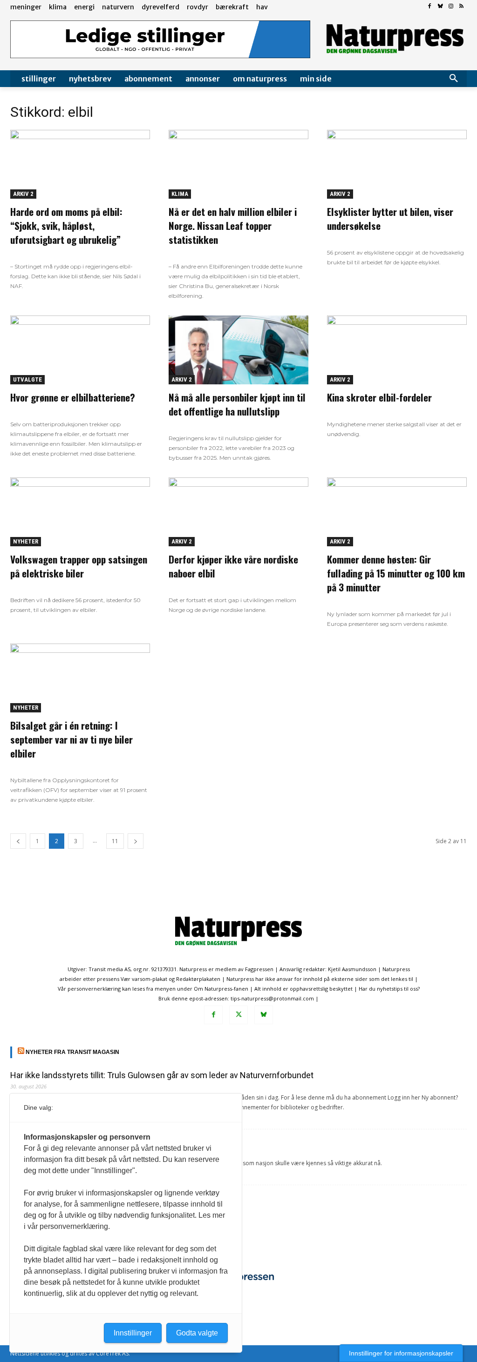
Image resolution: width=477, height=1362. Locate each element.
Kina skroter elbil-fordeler (379, 397)
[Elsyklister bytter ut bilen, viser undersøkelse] (397, 164)
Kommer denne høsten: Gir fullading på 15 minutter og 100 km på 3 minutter (396, 573)
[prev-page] (18, 841)
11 (115, 841)
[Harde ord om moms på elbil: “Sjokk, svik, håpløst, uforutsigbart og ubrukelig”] (80, 164)
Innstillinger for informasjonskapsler (401, 1353)
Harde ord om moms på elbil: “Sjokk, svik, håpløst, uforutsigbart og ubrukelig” (66, 225)
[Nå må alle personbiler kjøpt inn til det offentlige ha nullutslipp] (238, 349)
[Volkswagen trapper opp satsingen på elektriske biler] (80, 511)
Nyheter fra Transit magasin (72, 1052)
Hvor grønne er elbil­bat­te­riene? (72, 397)
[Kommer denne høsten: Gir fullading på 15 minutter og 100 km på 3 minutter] (397, 511)
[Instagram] (450, 6)
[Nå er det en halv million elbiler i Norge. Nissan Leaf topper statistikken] (238, 164)
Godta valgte (197, 1333)
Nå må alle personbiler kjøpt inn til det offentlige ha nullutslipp (237, 404)
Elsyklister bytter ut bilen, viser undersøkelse (390, 218)
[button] (453, 78)
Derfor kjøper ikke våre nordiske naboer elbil (233, 566)
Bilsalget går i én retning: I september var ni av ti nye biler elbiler (71, 739)
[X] (238, 1015)
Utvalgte (27, 379)
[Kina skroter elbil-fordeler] (397, 349)
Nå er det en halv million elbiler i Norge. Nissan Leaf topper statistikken (233, 225)
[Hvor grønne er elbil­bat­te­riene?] (80, 349)
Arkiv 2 (23, 193)
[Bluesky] (440, 6)
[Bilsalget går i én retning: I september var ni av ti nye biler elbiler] (80, 678)
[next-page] (135, 841)
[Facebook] (429, 6)
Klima (179, 193)
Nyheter (25, 541)
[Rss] (461, 6)
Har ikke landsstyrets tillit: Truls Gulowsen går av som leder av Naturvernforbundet (161, 1075)
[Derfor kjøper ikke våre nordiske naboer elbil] (238, 511)
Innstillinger (133, 1333)
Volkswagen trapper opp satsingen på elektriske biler (78, 566)
